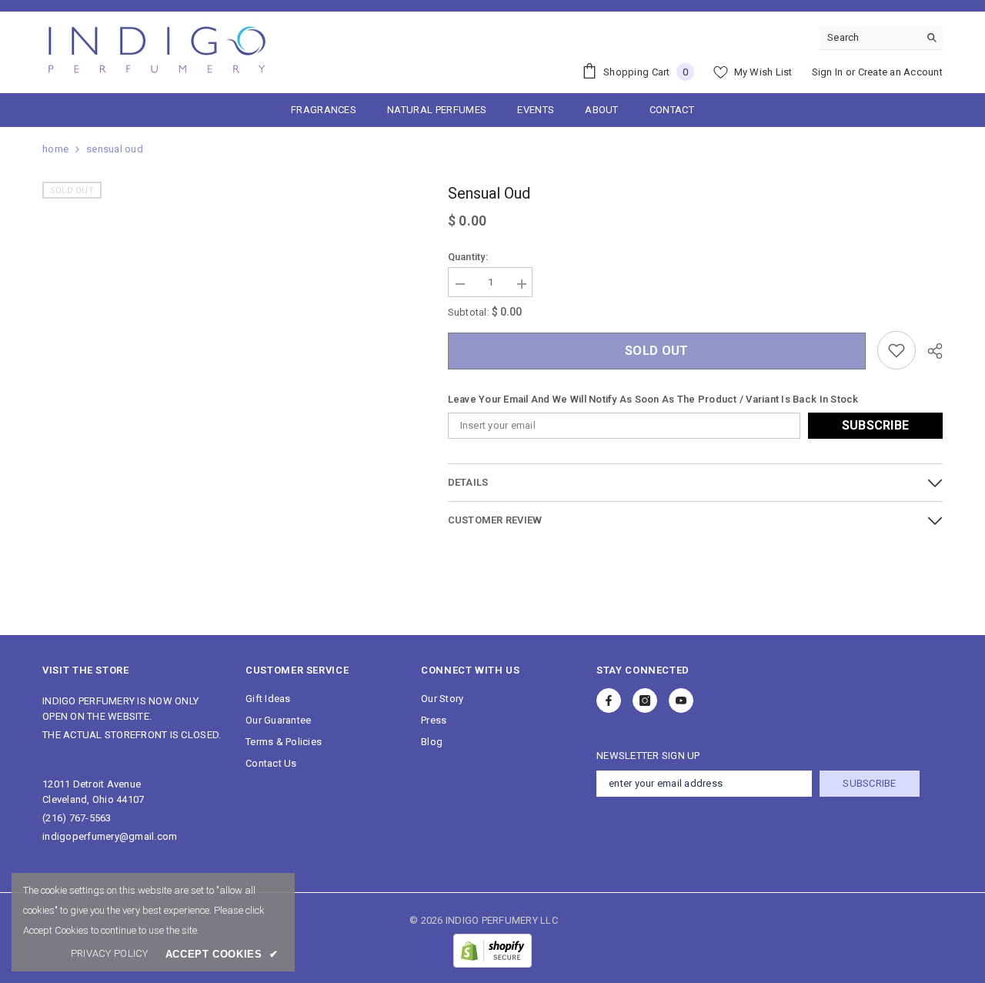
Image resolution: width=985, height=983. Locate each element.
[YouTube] (681, 700)
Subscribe (876, 425)
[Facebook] (608, 700)
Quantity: (468, 256)
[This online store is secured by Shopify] (492, 951)
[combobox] (869, 37)
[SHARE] (929, 351)
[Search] (881, 38)
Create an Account (900, 72)
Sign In (827, 72)
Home (55, 149)
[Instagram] (645, 700)
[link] (110, 954)
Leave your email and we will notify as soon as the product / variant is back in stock (653, 399)
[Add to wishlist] (896, 350)
